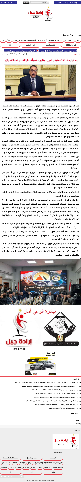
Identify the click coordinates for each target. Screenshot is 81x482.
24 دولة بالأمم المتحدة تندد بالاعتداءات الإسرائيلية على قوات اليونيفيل (55, 397)
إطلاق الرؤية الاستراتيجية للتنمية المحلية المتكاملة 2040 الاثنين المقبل (55, 405)
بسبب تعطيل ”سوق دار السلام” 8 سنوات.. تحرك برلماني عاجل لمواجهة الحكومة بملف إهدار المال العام (45, 383)
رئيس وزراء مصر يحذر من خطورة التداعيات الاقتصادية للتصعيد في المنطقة (54, 390)
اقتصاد (3, 40)
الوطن (15, 40)
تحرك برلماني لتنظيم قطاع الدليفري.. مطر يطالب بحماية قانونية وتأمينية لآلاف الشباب (50, 401)
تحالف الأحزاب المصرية (55, 40)
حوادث (9, 40)
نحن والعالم (30, 45)
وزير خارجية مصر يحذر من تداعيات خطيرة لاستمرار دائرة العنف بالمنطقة (55, 394)
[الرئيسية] (78, 40)
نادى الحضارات (71, 45)
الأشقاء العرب (50, 45)
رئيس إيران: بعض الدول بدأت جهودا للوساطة (27, 51)
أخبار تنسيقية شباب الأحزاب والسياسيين (33, 40)
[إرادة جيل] (40, 282)
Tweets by (77, 424)
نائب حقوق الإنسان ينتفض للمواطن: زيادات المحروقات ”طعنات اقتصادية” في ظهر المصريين (49, 386)
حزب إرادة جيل (69, 40)
